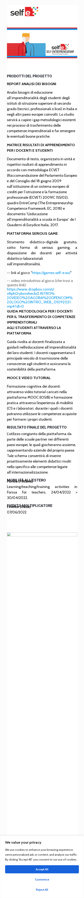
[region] (42, 867)
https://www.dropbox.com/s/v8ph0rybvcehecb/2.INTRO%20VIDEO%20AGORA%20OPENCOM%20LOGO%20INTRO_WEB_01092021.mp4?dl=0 (40, 298)
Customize (42, 879)
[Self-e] (24, 11)
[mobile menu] (71, 11)
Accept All (42, 869)
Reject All (42, 889)
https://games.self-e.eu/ (51, 272)
